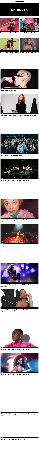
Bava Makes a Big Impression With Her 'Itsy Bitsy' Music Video (19, 115)
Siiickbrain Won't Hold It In (8, 90)
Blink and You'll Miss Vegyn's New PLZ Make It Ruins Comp (18, 414)
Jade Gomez (3, 156)
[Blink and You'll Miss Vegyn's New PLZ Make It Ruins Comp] (19, 402)
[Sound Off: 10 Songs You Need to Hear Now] (9, 44)
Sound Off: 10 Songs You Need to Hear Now (9, 52)
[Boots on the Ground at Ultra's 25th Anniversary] (29, 24)
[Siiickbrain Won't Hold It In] (19, 78)
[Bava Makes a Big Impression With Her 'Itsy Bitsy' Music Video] (19, 103)
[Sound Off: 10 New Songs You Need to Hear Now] (19, 168)
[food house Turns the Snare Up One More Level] (19, 427)
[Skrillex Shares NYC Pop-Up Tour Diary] (19, 143)
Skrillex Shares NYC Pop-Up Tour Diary (12, 155)
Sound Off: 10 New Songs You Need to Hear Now (15, 180)
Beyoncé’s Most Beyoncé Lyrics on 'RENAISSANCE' (16, 284)
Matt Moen (3, 246)
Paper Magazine (3, 117)
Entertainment (3, 243)
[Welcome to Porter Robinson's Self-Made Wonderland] (19, 233)
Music (21, 31)
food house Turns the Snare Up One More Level (14, 439)
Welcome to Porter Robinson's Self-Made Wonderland (16, 245)
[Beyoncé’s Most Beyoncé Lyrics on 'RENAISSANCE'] (19, 272)
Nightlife (3, 31)
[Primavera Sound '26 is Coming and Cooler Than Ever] (9, 24)
